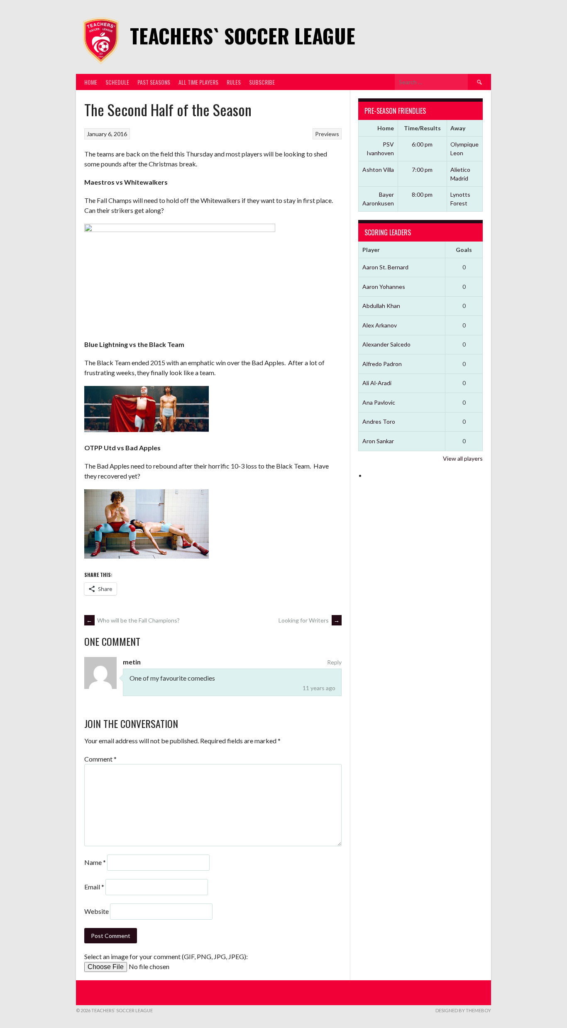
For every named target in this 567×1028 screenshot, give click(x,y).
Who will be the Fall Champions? (133, 620)
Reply (334, 662)
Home (90, 82)
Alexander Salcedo (386, 344)
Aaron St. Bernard (385, 267)
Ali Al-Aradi (376, 382)
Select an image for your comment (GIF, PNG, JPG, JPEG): (166, 956)
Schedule (117, 82)
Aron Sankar (378, 440)
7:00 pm (422, 169)
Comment (100, 759)
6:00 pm (422, 144)
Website (96, 911)
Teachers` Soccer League (242, 35)
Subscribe (262, 82)
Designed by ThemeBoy (463, 1010)
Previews (327, 133)
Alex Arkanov (379, 325)
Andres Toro (378, 421)
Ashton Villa (378, 169)
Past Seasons (153, 82)
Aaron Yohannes (383, 286)
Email (94, 887)
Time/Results (422, 128)
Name (95, 862)
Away (457, 128)
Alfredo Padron (382, 363)
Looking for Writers (309, 620)
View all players (463, 458)
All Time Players (198, 82)
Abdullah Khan (381, 305)
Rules (234, 82)
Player (371, 249)
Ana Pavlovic (378, 402)
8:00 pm (422, 194)
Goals (464, 249)
